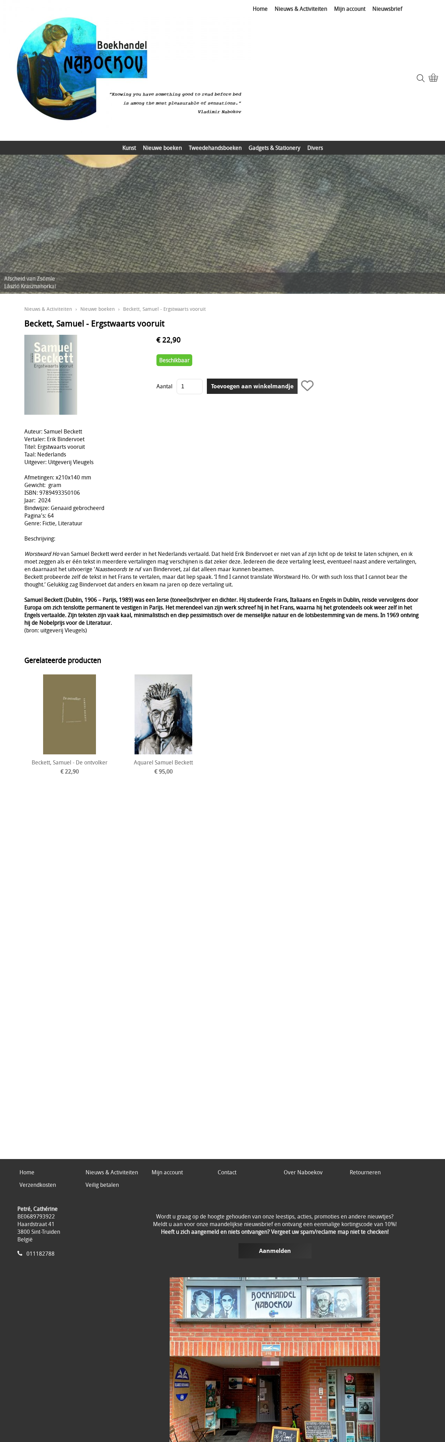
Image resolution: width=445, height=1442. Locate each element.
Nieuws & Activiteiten (301, 9)
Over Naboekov (303, 1172)
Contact (227, 1172)
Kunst (129, 148)
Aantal (164, 386)
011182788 (40, 1253)
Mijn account (349, 9)
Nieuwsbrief (387, 9)
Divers (315, 148)
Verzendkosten (37, 1185)
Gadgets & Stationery (274, 148)
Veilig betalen (102, 1185)
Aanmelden (275, 1251)
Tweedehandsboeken (215, 148)
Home (260, 9)
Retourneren (365, 1172)
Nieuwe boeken (162, 148)
